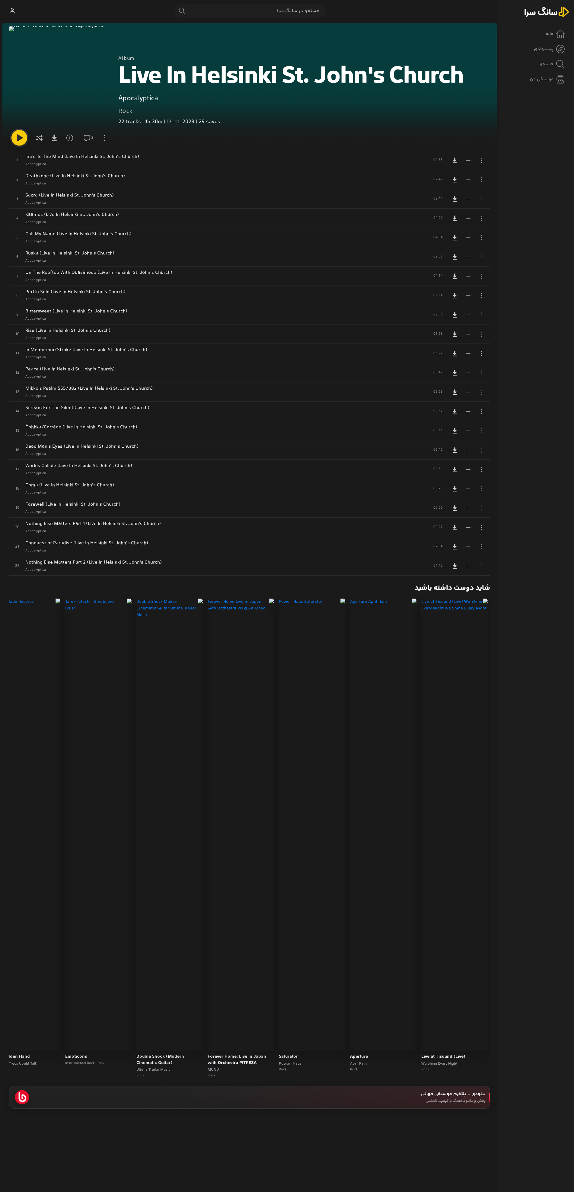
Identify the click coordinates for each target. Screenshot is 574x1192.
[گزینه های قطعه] (482, 160)
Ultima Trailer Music (153, 1070)
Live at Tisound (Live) (443, 1057)
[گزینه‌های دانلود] (55, 138)
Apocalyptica (138, 98)
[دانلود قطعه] (455, 160)
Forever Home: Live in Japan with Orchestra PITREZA (237, 1060)
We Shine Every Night (439, 1064)
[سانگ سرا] (546, 11)
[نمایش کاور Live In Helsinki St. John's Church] (59, 76)
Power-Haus (290, 1064)
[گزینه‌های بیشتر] (104, 138)
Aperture (359, 1057)
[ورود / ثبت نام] (12, 11)
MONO (213, 1070)
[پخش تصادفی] (39, 138)
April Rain (358, 1064)
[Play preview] (431, 1043)
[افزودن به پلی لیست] (468, 160)
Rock (125, 111)
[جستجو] (182, 11)
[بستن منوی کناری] (509, 11)
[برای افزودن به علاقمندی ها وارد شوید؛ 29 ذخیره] (71, 138)
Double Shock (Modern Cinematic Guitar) (160, 1060)
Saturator (288, 1057)
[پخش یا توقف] (19, 138)
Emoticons (76, 1057)
